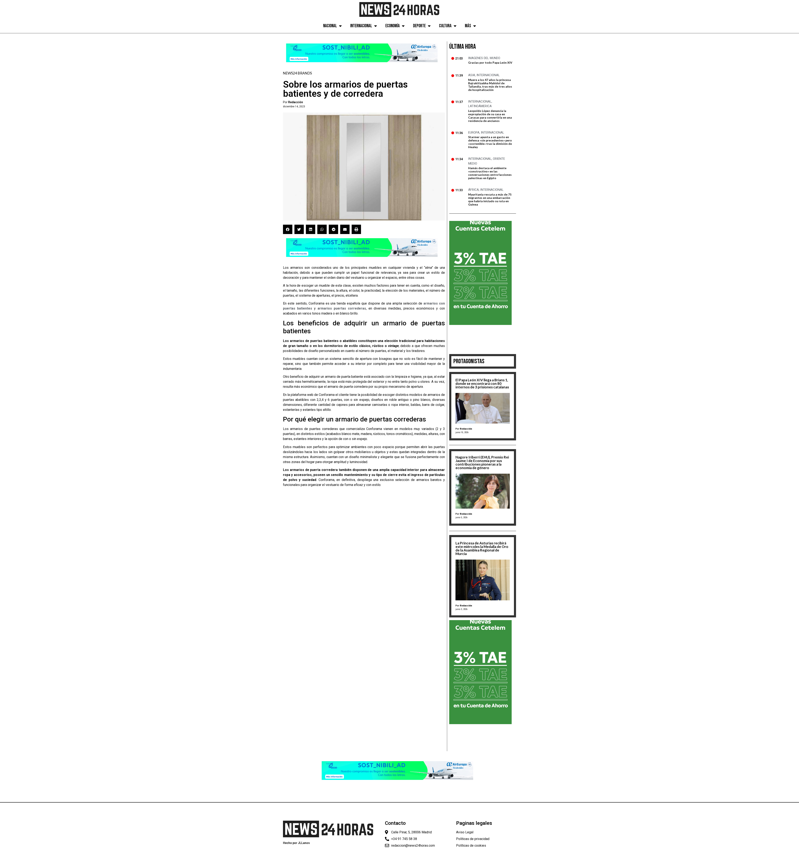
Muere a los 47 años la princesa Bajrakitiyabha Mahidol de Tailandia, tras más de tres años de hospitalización (490, 85)
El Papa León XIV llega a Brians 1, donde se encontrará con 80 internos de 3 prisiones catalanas (482, 383)
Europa (473, 132)
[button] (287, 229)
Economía (392, 26)
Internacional (361, 26)
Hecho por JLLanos (296, 843)
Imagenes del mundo (484, 58)
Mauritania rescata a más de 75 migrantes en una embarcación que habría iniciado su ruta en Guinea (489, 199)
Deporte (419, 26)
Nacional (330, 26)
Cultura (445, 26)
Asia (471, 75)
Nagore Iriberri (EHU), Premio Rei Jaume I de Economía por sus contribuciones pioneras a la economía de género (482, 462)
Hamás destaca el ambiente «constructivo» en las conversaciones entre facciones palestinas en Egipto (490, 173)
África (473, 190)
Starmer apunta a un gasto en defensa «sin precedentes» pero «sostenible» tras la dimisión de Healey (490, 142)
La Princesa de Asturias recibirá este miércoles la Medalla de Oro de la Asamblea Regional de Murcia (481, 548)
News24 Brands (297, 73)
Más (468, 26)
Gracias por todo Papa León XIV (490, 62)
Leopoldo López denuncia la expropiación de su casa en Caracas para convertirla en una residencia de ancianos (490, 116)
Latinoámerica (480, 106)
